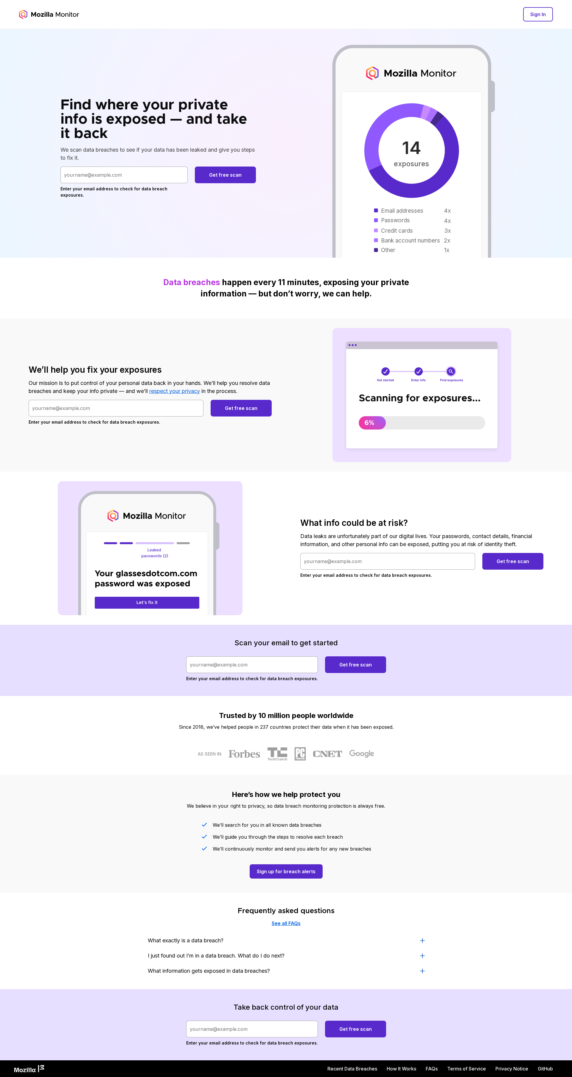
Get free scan (225, 175)
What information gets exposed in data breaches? (209, 971)
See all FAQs (286, 923)
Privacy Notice (511, 1069)
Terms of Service (466, 1069)
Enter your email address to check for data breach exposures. (113, 192)
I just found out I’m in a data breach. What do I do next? (216, 955)
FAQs (432, 1069)
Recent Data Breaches (352, 1069)
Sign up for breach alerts (286, 871)
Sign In (538, 14)
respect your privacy (174, 391)
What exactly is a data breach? (185, 940)
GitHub (545, 1069)
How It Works (401, 1069)
